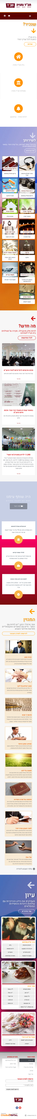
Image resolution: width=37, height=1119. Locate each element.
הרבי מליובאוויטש (28, 942)
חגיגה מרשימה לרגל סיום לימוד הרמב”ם (18, 370)
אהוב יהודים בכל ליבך (24, 686)
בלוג (10, 945)
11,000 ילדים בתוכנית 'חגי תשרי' (18, 454)
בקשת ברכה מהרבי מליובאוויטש (27, 280)
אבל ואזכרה (27, 237)
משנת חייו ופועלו (26, 956)
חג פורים (27, 1000)
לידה (10, 1040)
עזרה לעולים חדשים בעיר (27, 174)
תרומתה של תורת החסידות (23, 799)
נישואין (27, 1044)
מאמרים (10, 952)
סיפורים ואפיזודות (10, 956)
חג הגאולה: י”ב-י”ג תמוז (27, 1007)
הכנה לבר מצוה (10, 237)
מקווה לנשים (27, 302)
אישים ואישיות (27, 945)
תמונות (31, 1064)
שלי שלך (29, 857)
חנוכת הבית (10, 216)
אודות (31, 1071)
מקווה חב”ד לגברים (10, 280)
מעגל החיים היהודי (28, 1037)
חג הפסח (10, 1003)
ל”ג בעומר (10, 989)
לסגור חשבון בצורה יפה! (24, 828)
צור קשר (30, 1074)
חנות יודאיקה (10, 196)
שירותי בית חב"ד (28, 1067)
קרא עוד (18, 378)
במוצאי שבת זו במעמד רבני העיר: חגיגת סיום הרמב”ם (18, 411)
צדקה (27, 257)
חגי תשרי (10, 996)
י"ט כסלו (10, 993)
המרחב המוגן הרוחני (25, 744)
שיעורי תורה (27, 216)
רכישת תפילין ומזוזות (27, 196)
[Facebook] (4, 16)
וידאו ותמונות (10, 949)
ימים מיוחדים (27, 952)
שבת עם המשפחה (10, 1044)
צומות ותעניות (26, 989)
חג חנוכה (10, 1000)
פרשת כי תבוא (27, 715)
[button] (30, 16)
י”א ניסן (27, 993)
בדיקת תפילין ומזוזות (10, 174)
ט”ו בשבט (26, 996)
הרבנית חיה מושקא (27, 949)
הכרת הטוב (28, 657)
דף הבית (30, 1060)
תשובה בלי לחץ (26, 770)
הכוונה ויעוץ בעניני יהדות (10, 258)
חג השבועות (27, 1003)
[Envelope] (9, 16)
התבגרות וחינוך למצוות (27, 1040)
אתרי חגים (31, 986)
